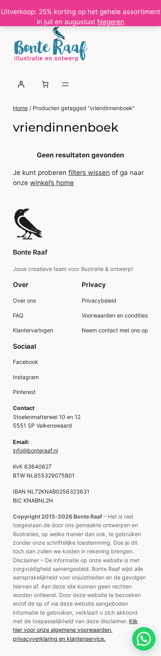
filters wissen (89, 172)
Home (20, 108)
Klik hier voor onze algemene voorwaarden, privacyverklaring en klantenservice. (75, 630)
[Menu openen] (65, 84)
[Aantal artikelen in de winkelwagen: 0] (45, 84)
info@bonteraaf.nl (35, 450)
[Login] (21, 84)
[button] (144, 639)
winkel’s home (52, 183)
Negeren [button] (110, 22)
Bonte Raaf (30, 252)
